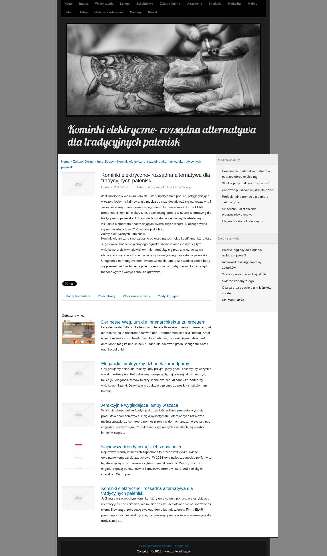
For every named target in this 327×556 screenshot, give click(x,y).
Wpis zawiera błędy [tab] (136, 296)
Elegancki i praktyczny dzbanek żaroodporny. (145, 363)
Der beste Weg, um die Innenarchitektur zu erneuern (153, 322)
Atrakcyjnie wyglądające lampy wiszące (139, 405)
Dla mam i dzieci (233, 300)
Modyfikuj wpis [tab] (168, 296)
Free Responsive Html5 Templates (163, 546)
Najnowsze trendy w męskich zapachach (141, 446)
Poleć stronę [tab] (106, 296)
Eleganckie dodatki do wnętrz (242, 221)
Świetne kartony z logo (238, 281)
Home (65, 161)
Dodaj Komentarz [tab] (78, 296)
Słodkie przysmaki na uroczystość (245, 183)
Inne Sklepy (105, 161)
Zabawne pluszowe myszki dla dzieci (248, 190)
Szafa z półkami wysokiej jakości (244, 274)
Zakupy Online (83, 161)
